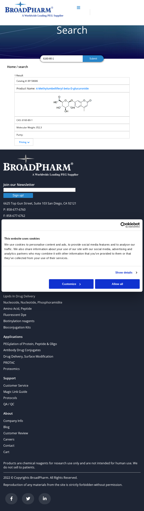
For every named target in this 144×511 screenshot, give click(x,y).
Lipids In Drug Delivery (19, 296)
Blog (6, 427)
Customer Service (15, 385)
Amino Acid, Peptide (17, 309)
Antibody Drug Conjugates (22, 350)
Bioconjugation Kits (17, 327)
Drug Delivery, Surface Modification (28, 356)
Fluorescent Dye (14, 315)
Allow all (117, 284)
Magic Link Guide (15, 392)
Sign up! (18, 195)
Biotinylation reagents (18, 321)
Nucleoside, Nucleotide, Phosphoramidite (32, 302)
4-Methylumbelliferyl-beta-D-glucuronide (62, 88)
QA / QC (8, 404)
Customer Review (15, 433)
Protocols (10, 398)
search (23, 67)
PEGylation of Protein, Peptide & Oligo (30, 344)
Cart (6, 452)
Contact (8, 445)
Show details (123, 272)
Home (11, 67)
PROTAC (9, 363)
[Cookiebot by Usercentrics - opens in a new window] (123, 225)
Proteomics (11, 369)
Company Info (13, 421)
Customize (69, 284)
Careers (8, 439)
